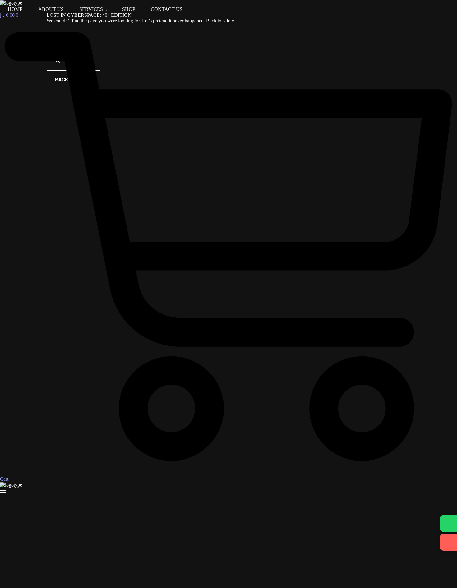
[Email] (448, 542)
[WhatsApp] (448, 523)
